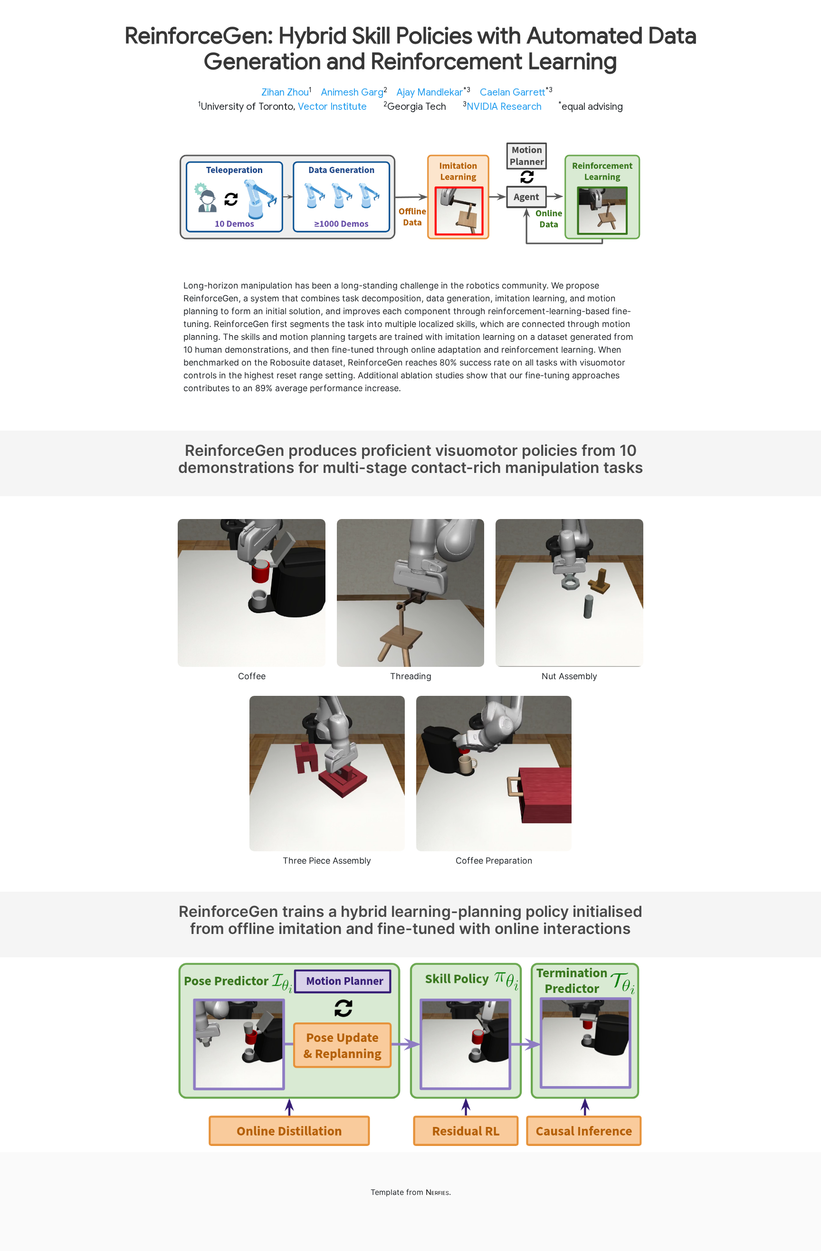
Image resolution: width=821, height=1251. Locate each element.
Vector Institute (332, 107)
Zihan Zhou (285, 92)
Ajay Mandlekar (430, 92)
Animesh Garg (352, 92)
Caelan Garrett (512, 92)
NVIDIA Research (504, 107)
